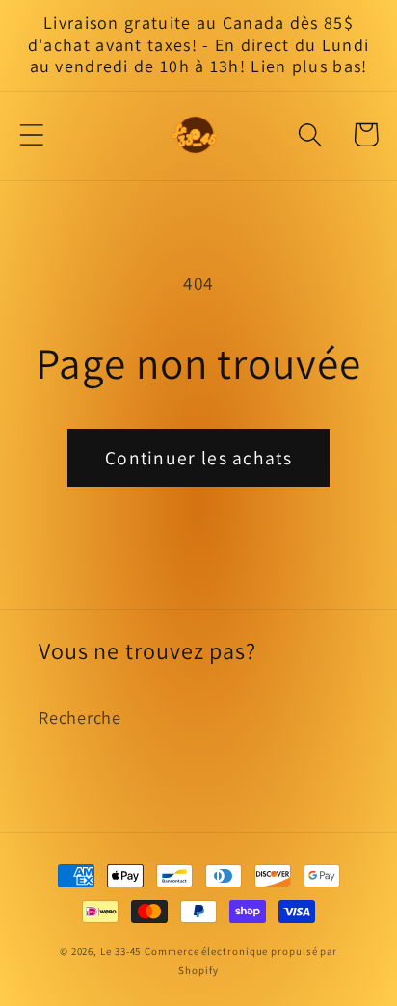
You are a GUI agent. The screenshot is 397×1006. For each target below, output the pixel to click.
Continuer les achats (198, 457)
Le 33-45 (120, 951)
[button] (31, 134)
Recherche (80, 716)
